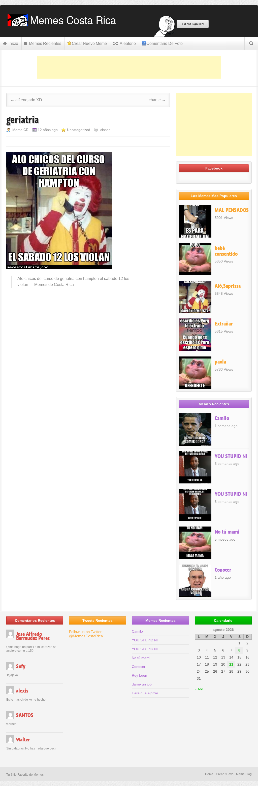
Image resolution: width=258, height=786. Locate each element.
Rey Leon (139, 675)
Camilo (222, 418)
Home (209, 774)
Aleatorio (128, 43)
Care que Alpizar (145, 693)
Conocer (223, 570)
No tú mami (227, 532)
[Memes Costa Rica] (63, 24)
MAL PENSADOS (232, 210)
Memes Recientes (45, 43)
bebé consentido (226, 251)
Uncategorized (78, 130)
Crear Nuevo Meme (89, 43)
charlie (157, 100)
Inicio (13, 43)
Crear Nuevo (225, 774)
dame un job (142, 684)
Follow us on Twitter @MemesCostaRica (86, 634)
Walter (23, 739)
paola (220, 362)
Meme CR (20, 130)
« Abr (199, 689)
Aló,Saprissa (228, 286)
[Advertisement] (129, 67)
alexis (22, 691)
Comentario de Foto (164, 43)
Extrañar (224, 324)
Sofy (20, 666)
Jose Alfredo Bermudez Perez (33, 636)
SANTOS (24, 715)
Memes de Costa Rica (54, 284)
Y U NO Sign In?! (192, 23)
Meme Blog (244, 774)
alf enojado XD (26, 100)
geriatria (22, 119)
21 (231, 664)
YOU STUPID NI (231, 456)
